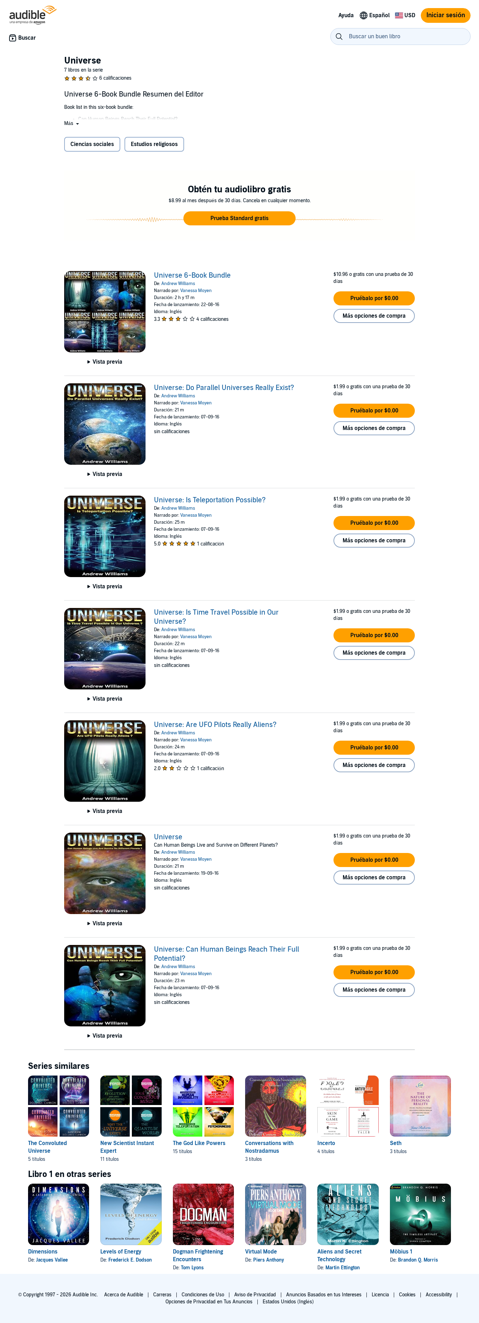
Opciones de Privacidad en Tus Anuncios (209, 1302)
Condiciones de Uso (203, 1295)
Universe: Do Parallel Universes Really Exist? (224, 388)
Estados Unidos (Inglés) (288, 1302)
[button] (72, 123)
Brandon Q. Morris (418, 1260)
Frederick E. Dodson (130, 1260)
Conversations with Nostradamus (269, 1147)
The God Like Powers (199, 1143)
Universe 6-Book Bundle (192, 275)
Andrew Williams (178, 283)
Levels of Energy (120, 1251)
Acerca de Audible (123, 1295)
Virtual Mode (261, 1251)
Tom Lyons (192, 1268)
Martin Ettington (342, 1268)
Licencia (380, 1295)
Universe (168, 837)
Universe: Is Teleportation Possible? (210, 500)
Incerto (326, 1143)
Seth (396, 1143)
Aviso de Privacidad (255, 1295)
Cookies (407, 1295)
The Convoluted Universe (47, 1147)
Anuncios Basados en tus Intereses (324, 1295)
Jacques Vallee (52, 1260)
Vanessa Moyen (196, 290)
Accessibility (439, 1295)
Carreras (162, 1295)
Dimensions (43, 1251)
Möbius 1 (401, 1251)
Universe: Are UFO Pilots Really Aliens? (215, 725)
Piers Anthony (268, 1260)
